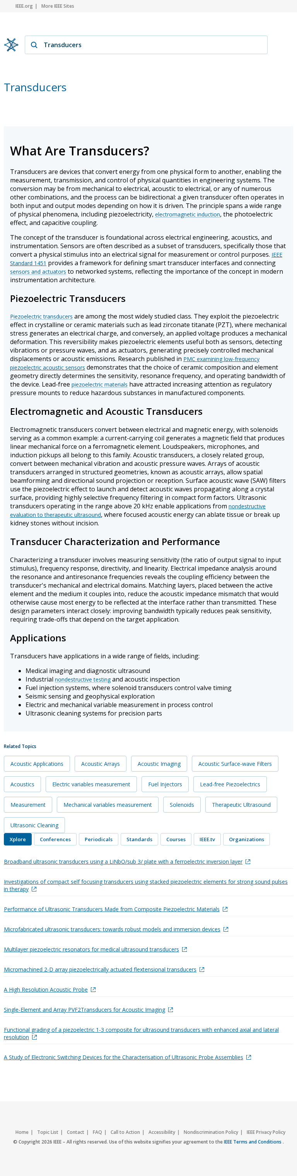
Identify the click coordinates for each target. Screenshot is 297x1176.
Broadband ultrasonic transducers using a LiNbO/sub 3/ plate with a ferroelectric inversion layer (123, 861)
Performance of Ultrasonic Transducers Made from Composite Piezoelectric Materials (112, 909)
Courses (176, 839)
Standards (139, 839)
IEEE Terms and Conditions (253, 1142)
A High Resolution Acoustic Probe (46, 989)
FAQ (97, 1132)
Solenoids (182, 804)
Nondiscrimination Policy (211, 1132)
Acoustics (22, 784)
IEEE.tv (207, 839)
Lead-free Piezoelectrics (230, 784)
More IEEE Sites (57, 6)
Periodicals (99, 839)
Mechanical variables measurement (107, 804)
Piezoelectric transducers (41, 316)
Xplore (18, 839)
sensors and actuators (38, 271)
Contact (75, 1132)
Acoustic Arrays (100, 763)
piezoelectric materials (100, 384)
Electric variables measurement (91, 784)
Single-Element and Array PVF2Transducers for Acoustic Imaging (84, 1009)
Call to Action (125, 1132)
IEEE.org (24, 6)
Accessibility (161, 1132)
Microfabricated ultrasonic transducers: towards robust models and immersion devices (112, 929)
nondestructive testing (83, 679)
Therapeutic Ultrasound (241, 804)
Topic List (47, 1132)
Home (22, 1132)
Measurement (28, 804)
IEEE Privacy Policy (266, 1132)
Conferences (55, 839)
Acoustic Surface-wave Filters (235, 763)
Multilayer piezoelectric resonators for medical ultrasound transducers (91, 949)
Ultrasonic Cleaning (34, 825)
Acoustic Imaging (159, 763)
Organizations (246, 839)
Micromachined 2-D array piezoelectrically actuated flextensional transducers (100, 969)
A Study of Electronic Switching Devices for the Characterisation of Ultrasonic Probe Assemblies (123, 1057)
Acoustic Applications (36, 763)
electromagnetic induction (187, 214)
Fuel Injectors (165, 784)
